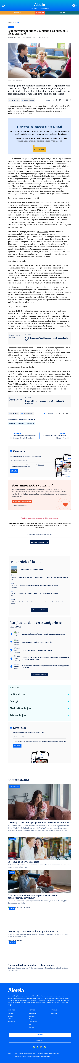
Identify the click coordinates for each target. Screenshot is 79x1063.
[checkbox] (10, 465)
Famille (17, 22)
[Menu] (15, 5)
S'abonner (40, 1035)
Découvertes (11, 1021)
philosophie (30, 423)
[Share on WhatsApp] (70, 100)
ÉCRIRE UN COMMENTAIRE (39, 542)
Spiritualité (11, 1019)
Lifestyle (10, 22)
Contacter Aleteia (20, 1056)
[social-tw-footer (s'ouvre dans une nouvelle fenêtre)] (41, 1047)
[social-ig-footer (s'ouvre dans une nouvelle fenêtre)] (45, 1047)
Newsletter (32, 1013)
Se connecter (40, 1040)
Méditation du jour (21, 708)
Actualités (11, 1013)
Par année (54, 1013)
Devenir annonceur (55, 1053)
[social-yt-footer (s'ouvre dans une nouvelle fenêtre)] (34, 1047)
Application (32, 1016)
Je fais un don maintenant (21, 502)
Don (30, 1024)
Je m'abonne (17, 13)
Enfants (21, 423)
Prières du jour (18, 715)
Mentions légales (43, 1053)
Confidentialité (45, 1056)
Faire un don (39, 150)
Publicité (31, 1027)
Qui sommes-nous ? (30, 1053)
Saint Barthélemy (44, 8)
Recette (12, 909)
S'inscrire (14, 471)
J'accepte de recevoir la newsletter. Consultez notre (28, 465)
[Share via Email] (67, 100)
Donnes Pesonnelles (33, 1056)
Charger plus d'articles (39, 610)
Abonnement (33, 1021)
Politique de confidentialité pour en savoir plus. (28, 465)
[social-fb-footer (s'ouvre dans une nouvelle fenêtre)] (38, 1047)
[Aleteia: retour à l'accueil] (39, 4)
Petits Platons (42, 232)
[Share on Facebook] (56, 100)
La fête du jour (18, 694)
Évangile (15, 701)
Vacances (12, 839)
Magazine (32, 1019)
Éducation (12, 423)
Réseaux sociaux (14, 787)
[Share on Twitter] (63, 100)
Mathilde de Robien (29, 37)
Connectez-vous (47, 535)
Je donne (39, 13)
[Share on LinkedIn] (60, 100)
